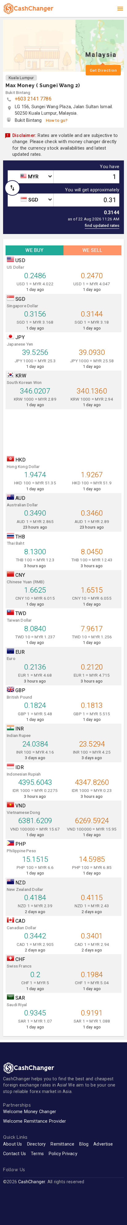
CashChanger (31, 1182)
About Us (12, 1144)
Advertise (103, 1144)
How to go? (57, 120)
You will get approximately (92, 190)
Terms (37, 1153)
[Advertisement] (63, 430)
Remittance (62, 1144)
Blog (83, 1144)
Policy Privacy (63, 1153)
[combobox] (30, 176)
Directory (36, 1144)
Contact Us (14, 1153)
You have (109, 167)
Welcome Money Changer (29, 1111)
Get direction (103, 70)
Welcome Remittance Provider (34, 1121)
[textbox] (30, 176)
